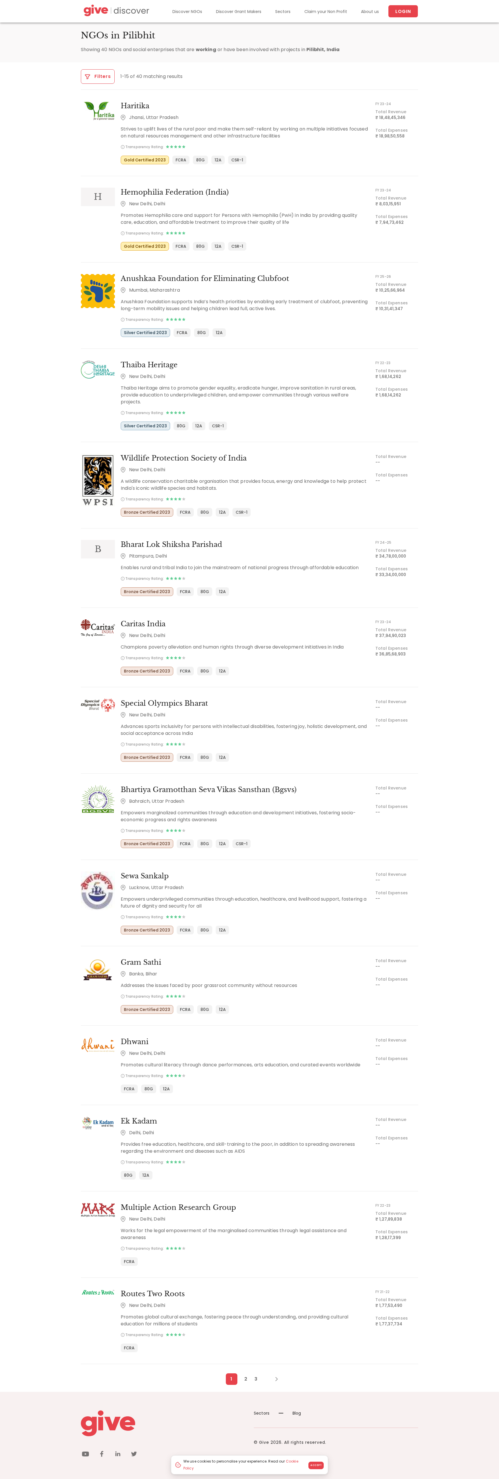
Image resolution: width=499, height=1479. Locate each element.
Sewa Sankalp (145, 876)
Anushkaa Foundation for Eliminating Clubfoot (205, 278)
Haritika (135, 106)
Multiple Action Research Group (178, 1207)
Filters (102, 76)
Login (403, 11)
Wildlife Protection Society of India (184, 458)
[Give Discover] (115, 11)
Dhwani (134, 1041)
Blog (297, 1413)
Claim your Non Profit (325, 11)
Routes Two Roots (153, 1294)
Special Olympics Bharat (164, 703)
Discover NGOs (187, 11)
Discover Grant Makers (238, 11)
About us (370, 11)
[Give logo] (163, 1423)
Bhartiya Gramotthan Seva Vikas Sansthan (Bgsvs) (209, 789)
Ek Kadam (139, 1121)
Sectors (283, 11)
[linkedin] (117, 1455)
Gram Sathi (141, 962)
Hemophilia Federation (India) (175, 192)
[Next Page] (273, 1379)
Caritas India (143, 624)
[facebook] (101, 1455)
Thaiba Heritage (149, 365)
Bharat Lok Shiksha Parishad (171, 544)
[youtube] (85, 1455)
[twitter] (134, 1455)
